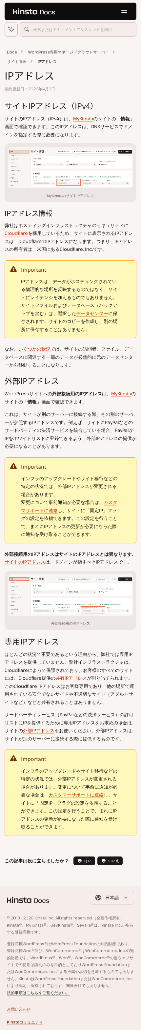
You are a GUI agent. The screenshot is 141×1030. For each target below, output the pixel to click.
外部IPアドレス (38, 730)
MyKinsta (83, 118)
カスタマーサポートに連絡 (76, 795)
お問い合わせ (18, 1009)
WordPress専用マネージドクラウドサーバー (68, 52)
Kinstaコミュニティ (25, 1022)
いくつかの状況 (34, 349)
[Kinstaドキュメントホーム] (33, 11)
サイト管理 (17, 61)
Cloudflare (16, 233)
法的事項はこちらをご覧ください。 (38, 992)
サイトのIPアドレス (25, 562)
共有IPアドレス (71, 678)
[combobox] (78, 29)
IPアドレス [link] (47, 61)
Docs (12, 52)
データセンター (92, 313)
